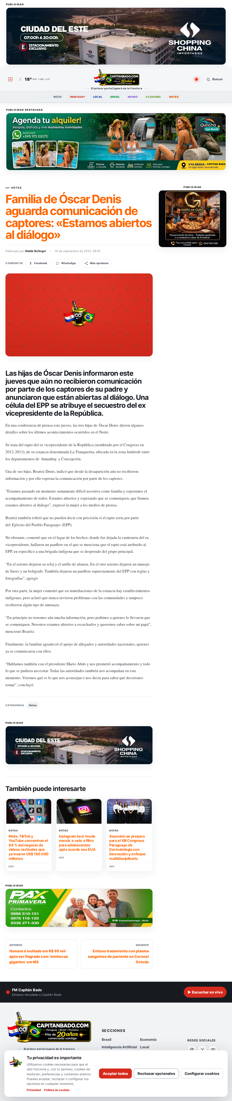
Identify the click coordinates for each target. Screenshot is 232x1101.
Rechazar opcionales (156, 1073)
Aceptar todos (115, 1073)
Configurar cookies (202, 1073)
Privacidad (34, 1090)
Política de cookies (57, 1090)
